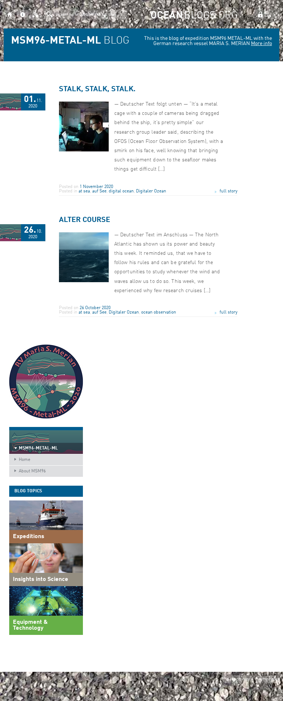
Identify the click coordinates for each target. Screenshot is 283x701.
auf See (99, 191)
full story (228, 191)
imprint (268, 679)
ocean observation (158, 312)
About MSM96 (32, 471)
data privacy (238, 679)
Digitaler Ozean (151, 191)
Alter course (84, 220)
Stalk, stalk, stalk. (97, 89)
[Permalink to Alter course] (84, 281)
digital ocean (121, 191)
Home (24, 460)
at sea (84, 191)
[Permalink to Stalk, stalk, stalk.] (84, 150)
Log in (270, 16)
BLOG (70, 41)
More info (261, 43)
